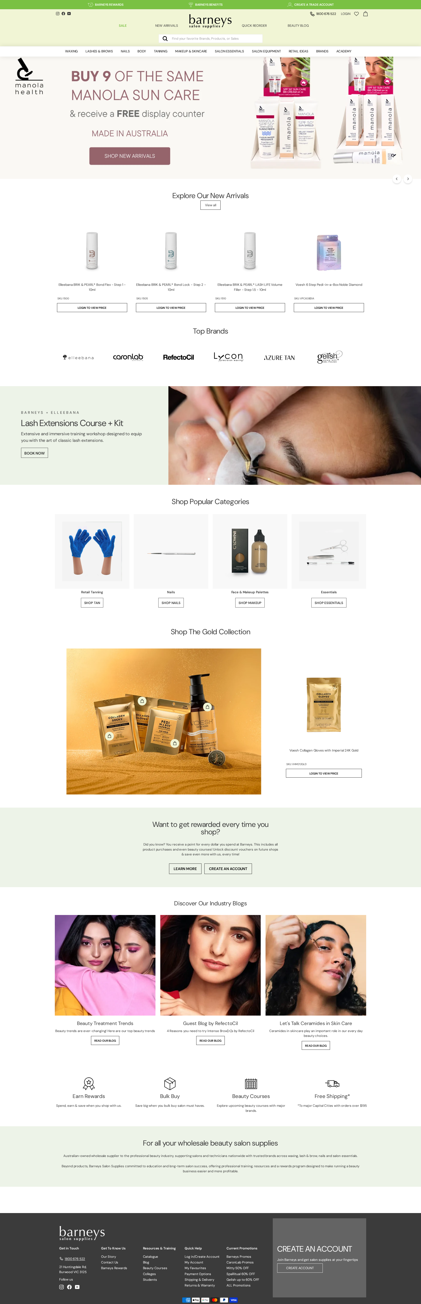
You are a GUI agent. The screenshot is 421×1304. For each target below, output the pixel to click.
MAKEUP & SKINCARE (191, 51)
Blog (146, 1262)
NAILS (125, 51)
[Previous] (396, 178)
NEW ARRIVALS (166, 25)
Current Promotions (242, 1248)
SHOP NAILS (171, 603)
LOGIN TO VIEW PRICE (92, 308)
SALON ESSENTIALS (229, 51)
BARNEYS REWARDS (109, 5)
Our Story (108, 1256)
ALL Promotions (239, 1285)
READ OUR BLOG (105, 1041)
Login (345, 14)
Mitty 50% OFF (238, 1268)
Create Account (300, 1268)
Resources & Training (159, 1248)
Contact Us (109, 1262)
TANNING (160, 51)
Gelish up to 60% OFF (243, 1279)
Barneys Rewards (114, 1268)
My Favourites (195, 1268)
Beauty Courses (155, 1268)
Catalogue (150, 1256)
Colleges (149, 1274)
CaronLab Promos (240, 1262)
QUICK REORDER (254, 25)
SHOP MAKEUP (250, 603)
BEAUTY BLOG (298, 25)
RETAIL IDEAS (298, 51)
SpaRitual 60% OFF (241, 1274)
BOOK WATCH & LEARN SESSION (52, 459)
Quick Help (193, 1248)
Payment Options (198, 1274)
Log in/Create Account (202, 1256)
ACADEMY (343, 51)
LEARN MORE (185, 868)
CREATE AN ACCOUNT (228, 868)
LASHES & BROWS (99, 51)
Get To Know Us (113, 1248)
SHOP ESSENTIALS (329, 603)
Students (150, 1279)
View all (210, 205)
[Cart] (365, 14)
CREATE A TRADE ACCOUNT (314, 5)
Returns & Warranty (200, 1285)
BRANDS (322, 51)
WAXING (71, 51)
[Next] (407, 178)
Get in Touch (69, 1248)
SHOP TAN (92, 603)
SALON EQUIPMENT (266, 51)
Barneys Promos (239, 1256)
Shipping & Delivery (199, 1279)
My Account (194, 1262)
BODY (141, 51)
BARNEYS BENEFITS (209, 5)
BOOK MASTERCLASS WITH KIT (51, 444)
